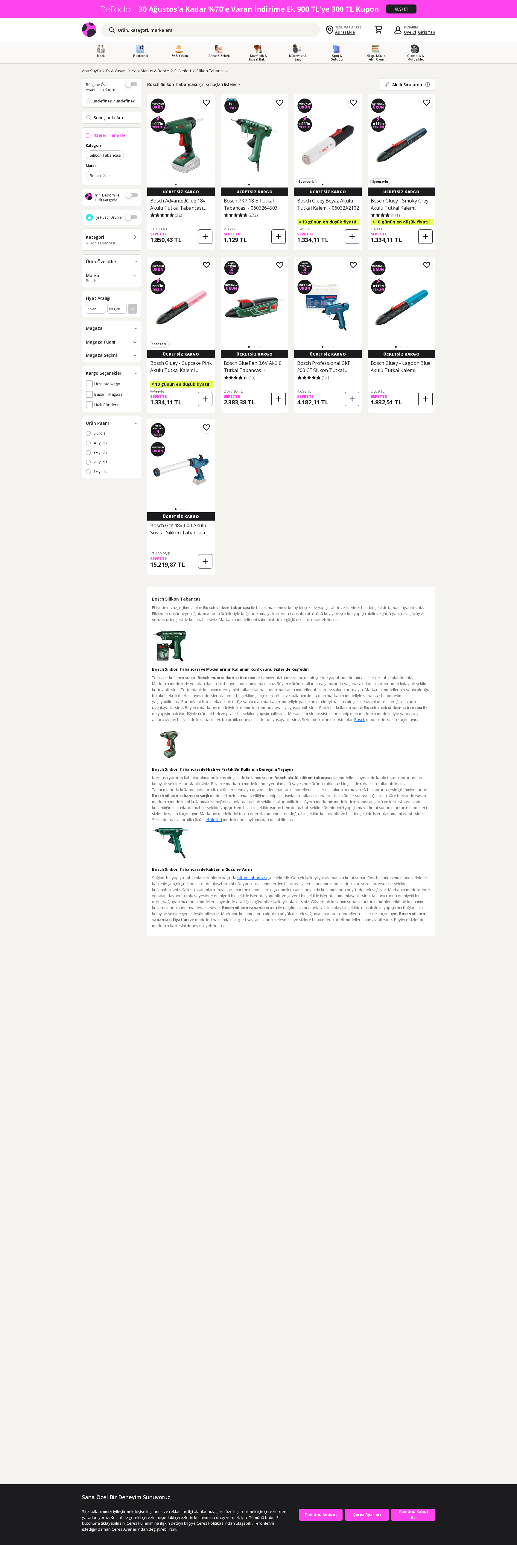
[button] (175, 184)
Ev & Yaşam (116, 70)
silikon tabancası (252, 877)
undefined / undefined (114, 101)
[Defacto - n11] (258, 9)
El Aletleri (182, 70)
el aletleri (214, 819)
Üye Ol (410, 32)
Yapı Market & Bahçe (150, 70)
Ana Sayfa (91, 70)
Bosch (359, 719)
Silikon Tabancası (212, 70)
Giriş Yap (426, 32)
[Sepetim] (378, 30)
